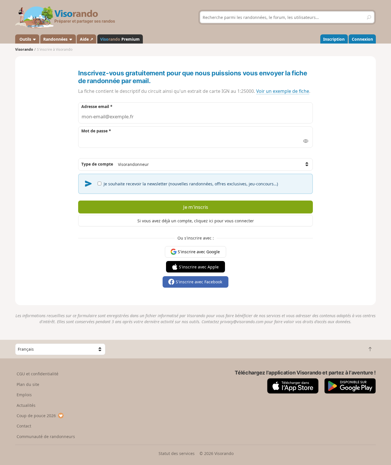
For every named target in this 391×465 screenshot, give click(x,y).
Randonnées (56, 39)
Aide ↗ (86, 39)
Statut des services (177, 453)
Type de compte (97, 164)
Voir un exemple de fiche (282, 91)
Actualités (26, 405)
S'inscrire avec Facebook (199, 282)
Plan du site (28, 384)
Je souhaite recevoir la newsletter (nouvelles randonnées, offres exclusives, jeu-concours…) (190, 184)
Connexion (362, 39)
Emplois (24, 394)
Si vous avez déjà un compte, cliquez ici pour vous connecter (195, 220)
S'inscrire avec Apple (199, 267)
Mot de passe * (96, 131)
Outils (25, 39)
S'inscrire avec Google (199, 251)
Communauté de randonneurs (46, 436)
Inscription (334, 39)
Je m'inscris (195, 207)
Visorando (24, 49)
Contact (24, 426)
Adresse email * (96, 106)
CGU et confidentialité (37, 373)
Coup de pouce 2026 (36, 415)
